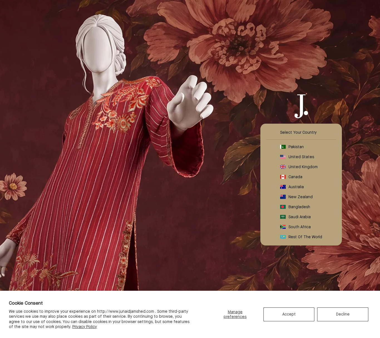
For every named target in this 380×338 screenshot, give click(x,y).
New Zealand (300, 197)
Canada (295, 177)
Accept (289, 314)
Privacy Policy (84, 326)
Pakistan (296, 147)
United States (301, 157)
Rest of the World (305, 237)
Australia (296, 187)
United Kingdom (303, 167)
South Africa (299, 227)
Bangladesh (299, 207)
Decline (343, 314)
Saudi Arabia (299, 217)
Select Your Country (298, 132)
